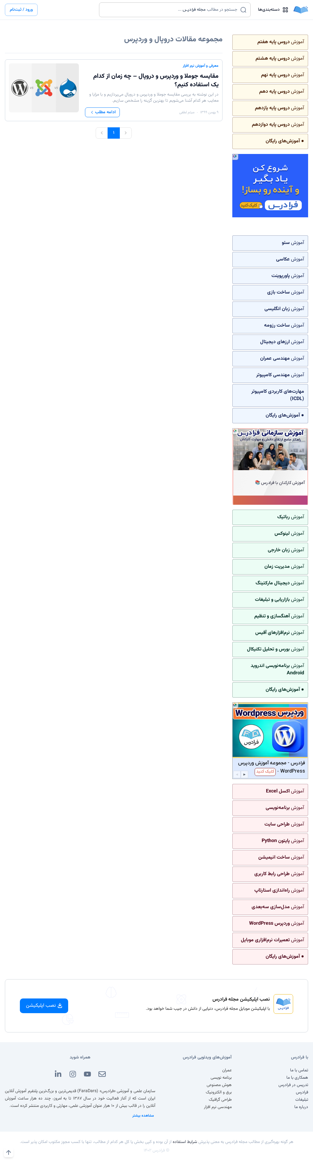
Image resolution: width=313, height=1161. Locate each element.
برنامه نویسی (221, 1077)
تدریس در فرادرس (293, 1085)
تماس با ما (299, 1070)
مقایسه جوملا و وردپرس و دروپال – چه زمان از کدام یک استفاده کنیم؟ (156, 80)
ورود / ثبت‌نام (21, 9)
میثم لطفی (186, 112)
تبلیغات (301, 1099)
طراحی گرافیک (220, 1099)
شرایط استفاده (185, 1142)
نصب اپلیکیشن (41, 1005)
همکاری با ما (297, 1077)
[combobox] (171, 10)
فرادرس (302, 1092)
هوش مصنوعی (219, 1085)
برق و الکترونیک (219, 1092)
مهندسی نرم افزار (218, 1107)
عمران (227, 1070)
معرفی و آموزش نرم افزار (201, 66)
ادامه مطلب (105, 112)
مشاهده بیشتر (143, 1115)
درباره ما (301, 1107)
